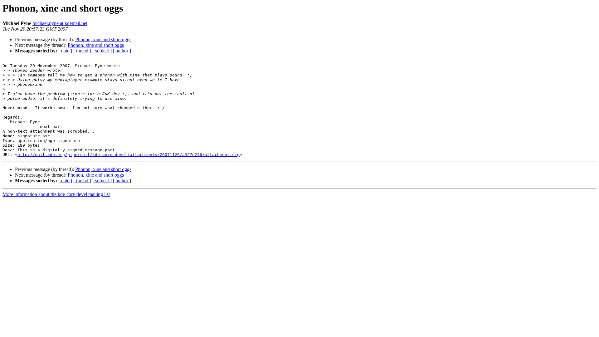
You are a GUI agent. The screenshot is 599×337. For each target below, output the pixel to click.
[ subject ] (102, 50)
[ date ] (65, 50)
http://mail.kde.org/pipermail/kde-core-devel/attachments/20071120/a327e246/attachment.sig (128, 154)
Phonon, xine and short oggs (103, 39)
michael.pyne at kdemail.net (59, 23)
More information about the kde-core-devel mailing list (56, 194)
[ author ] (122, 50)
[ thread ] (82, 50)
